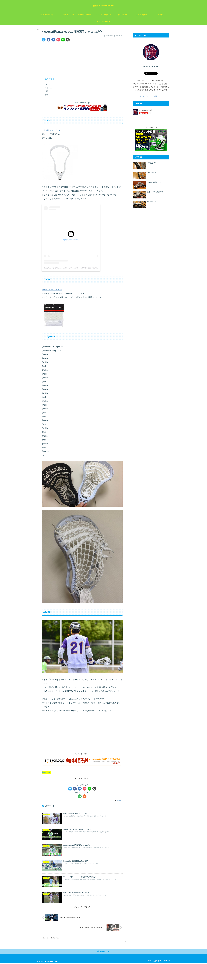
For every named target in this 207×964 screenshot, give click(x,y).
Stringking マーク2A (51, 130)
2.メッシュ (48, 88)
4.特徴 (46, 95)
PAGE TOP (104, 951)
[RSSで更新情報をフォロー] (84, 796)
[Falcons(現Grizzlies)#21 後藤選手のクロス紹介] (53, 39)
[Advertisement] (82, 59)
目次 (46, 79)
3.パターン (48, 91)
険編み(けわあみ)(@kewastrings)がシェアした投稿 (61, 268)
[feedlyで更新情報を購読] (80, 796)
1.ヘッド (47, 84)
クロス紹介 (47, 772)
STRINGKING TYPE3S (52, 290)
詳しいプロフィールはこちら (151, 96)
